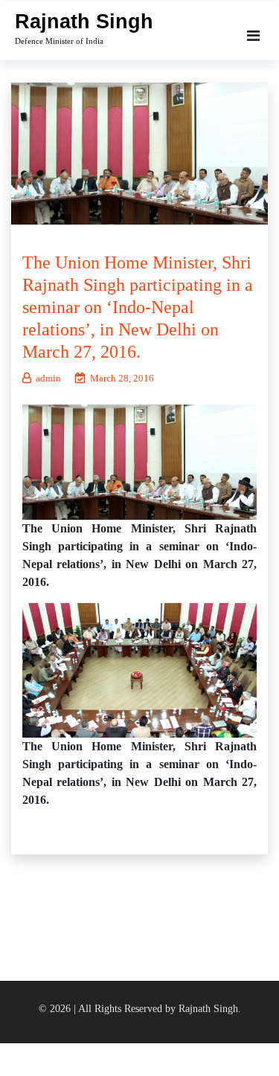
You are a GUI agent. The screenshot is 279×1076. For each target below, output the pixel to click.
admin (48, 378)
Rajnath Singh (84, 21)
